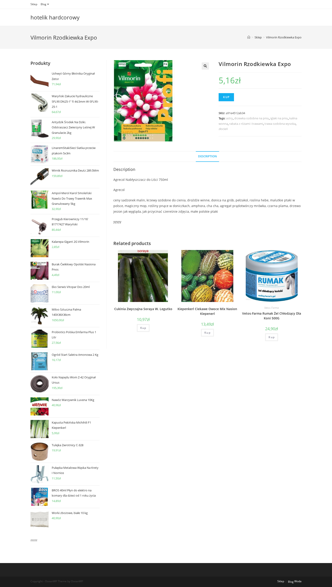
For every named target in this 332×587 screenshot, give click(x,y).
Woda (298, 581)
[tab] (207, 156)
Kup (226, 97)
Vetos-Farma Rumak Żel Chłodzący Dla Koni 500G (271, 315)
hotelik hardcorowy (54, 17)
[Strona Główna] (248, 37)
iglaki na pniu (279, 118)
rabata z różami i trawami (246, 124)
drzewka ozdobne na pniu (251, 118)
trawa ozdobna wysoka (280, 124)
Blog (43, 4)
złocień (223, 129)
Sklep (33, 4)
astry (229, 118)
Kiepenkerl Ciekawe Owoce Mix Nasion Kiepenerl (207, 311)
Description (207, 156)
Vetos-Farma (271, 308)
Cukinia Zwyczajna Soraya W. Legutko (143, 309)
